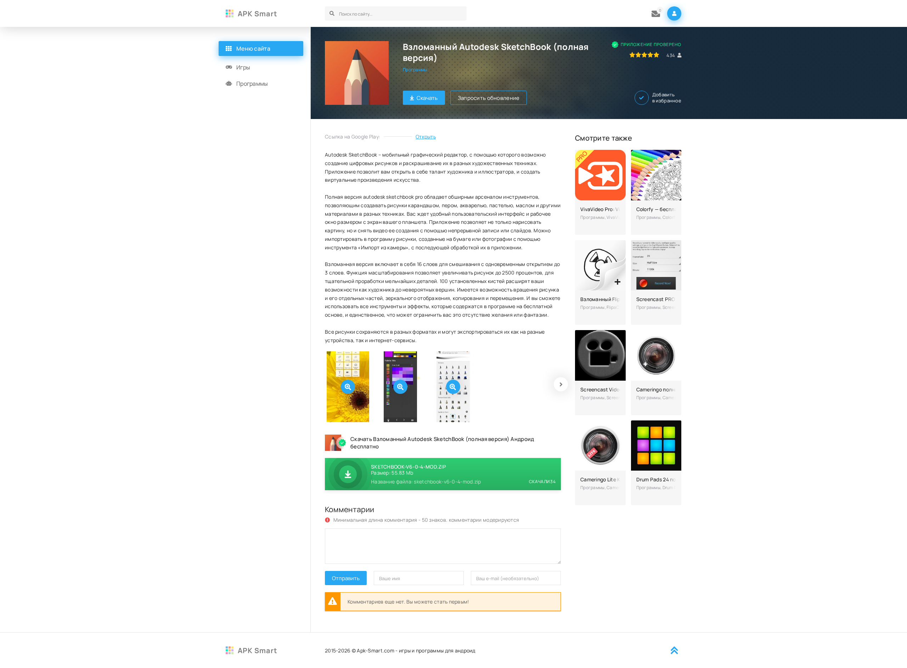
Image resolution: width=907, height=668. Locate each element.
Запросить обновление (489, 98)
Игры (243, 67)
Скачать (427, 98)
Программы (415, 70)
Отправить (346, 578)
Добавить (666, 98)
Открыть (426, 136)
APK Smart (257, 13)
